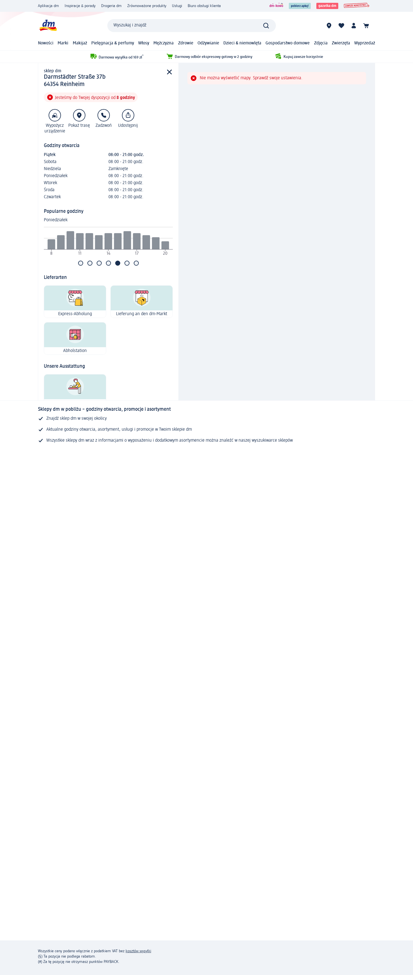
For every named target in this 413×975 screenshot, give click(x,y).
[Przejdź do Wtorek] (89, 263)
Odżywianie (208, 43)
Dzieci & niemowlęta (242, 43)
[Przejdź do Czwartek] (108, 263)
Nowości (45, 43)
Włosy (143, 43)
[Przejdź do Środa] (99, 263)
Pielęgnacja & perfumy (112, 43)
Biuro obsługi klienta (204, 6)
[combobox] (191, 25)
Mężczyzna (163, 43)
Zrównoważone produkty (146, 6)
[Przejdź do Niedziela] (136, 263)
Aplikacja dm (48, 6)
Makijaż (80, 43)
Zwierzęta (341, 43)
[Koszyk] (366, 25)
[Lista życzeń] (341, 25)
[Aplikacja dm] (300, 6)
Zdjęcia (321, 43)
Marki (63, 43)
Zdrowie (185, 43)
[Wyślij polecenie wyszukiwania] (266, 25)
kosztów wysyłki (138, 951)
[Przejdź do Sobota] (127, 263)
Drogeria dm (111, 6)
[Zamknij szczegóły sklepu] (169, 72)
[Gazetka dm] (327, 6)
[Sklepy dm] (329, 25)
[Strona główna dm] (48, 25)
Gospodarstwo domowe (288, 43)
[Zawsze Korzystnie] (356, 6)
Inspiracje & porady (80, 6)
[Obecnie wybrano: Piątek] (117, 263)
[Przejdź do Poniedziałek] (80, 263)
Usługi (177, 6)
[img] (108, 242)
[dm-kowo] (276, 6)
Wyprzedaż (364, 43)
